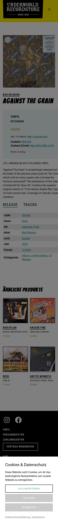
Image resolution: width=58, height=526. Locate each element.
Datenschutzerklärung (17, 517)
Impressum (38, 517)
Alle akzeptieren (29, 488)
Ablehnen (29, 498)
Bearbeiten (29, 507)
